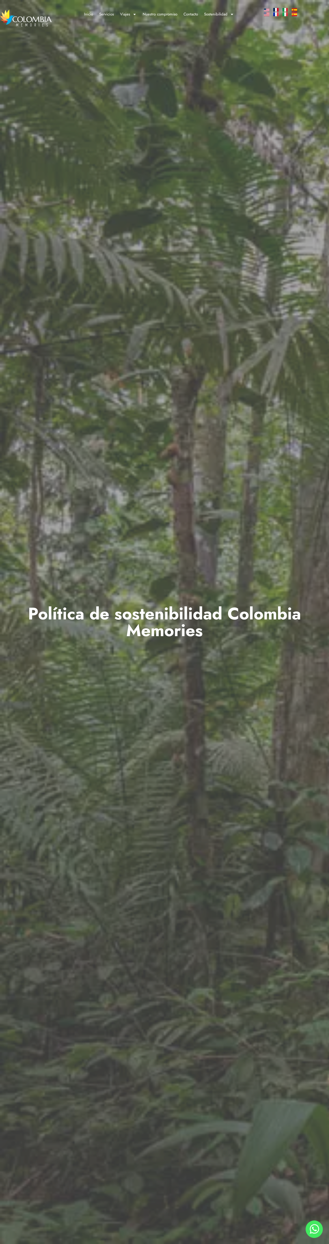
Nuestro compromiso (160, 14)
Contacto (191, 14)
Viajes (125, 14)
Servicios (106, 14)
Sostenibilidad (215, 14)
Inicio (88, 14)
